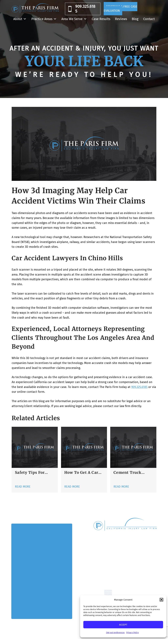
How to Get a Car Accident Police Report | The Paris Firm (82, 472)
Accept (123, 624)
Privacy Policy (132, 632)
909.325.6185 (85, 8)
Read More (23, 486)
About (17, 19)
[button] (161, 599)
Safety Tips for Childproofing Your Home (34, 472)
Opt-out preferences (115, 632)
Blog (135, 19)
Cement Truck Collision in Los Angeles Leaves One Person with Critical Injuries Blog (133, 472)
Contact (149, 19)
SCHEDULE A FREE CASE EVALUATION (120, 8)
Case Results (101, 19)
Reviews (121, 19)
